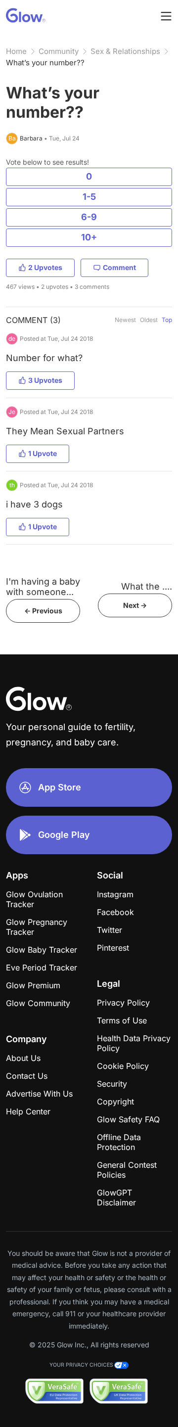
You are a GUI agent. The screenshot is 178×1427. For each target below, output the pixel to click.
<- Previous (43, 610)
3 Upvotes (45, 380)
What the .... (146, 586)
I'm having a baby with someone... (43, 586)
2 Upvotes (45, 267)
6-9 (89, 217)
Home (16, 51)
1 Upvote (42, 453)
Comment (119, 267)
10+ (89, 237)
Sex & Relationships (125, 51)
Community (59, 51)
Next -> (135, 605)
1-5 (89, 196)
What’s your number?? (45, 62)
